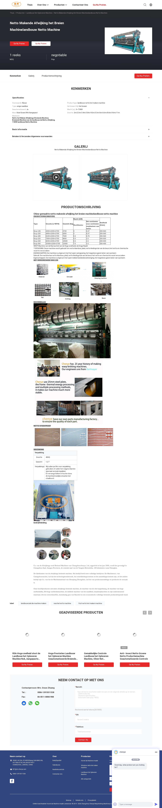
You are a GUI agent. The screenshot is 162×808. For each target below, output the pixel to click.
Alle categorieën (86, 779)
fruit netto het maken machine (90, 603)
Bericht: (79, 687)
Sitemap (68, 800)
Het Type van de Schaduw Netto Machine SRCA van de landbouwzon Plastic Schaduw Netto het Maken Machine (26, 659)
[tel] (44, 703)
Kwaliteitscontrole (58, 769)
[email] (24, 703)
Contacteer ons (57, 774)
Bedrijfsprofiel (57, 760)
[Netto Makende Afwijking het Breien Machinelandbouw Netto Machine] (128, 41)
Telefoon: (80, 727)
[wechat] (37, 703)
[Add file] (115, 804)
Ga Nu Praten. (19, 43)
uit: (77, 715)
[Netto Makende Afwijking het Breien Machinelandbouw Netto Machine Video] (56, 177)
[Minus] (156, 752)
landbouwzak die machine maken (33, 603)
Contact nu (83, 740)
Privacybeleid (92, 800)
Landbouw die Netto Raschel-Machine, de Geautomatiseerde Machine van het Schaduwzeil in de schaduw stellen (62, 659)
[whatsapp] (30, 703)
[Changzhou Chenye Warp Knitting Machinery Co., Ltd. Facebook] (12, 781)
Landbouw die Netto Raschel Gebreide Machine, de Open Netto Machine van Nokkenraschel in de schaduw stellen (134, 659)
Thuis (12, 13)
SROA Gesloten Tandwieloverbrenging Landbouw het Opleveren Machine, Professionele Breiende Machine (96, 659)
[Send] (156, 804)
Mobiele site (79, 800)
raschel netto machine (62, 603)
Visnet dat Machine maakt (89, 761)
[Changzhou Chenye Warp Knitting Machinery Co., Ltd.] (17, 4)
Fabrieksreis (56, 765)
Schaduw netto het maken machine (89, 766)
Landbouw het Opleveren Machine (39, 13)
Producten (20, 13)
